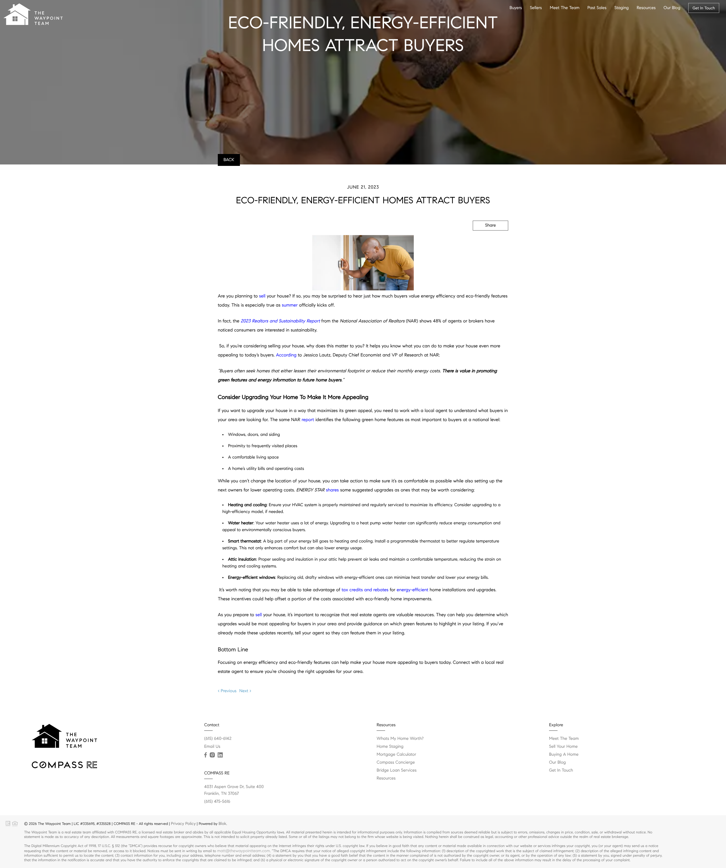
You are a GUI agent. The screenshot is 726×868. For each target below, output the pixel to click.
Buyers (516, 7)
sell (262, 296)
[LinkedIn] (220, 755)
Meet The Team (565, 7)
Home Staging (390, 746)
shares (332, 490)
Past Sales (596, 7)
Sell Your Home (563, 746)
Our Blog (672, 7)
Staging (621, 7)
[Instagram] (212, 755)
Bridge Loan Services (397, 770)
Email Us (212, 746)
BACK (228, 159)
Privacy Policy (183, 823)
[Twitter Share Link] (482, 240)
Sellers (536, 7)
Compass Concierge (396, 762)
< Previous (227, 691)
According (286, 355)
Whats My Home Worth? (400, 738)
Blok (222, 823)
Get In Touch (704, 7)
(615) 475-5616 (217, 801)
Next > (245, 691)
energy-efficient (413, 590)
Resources (646, 7)
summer (290, 305)
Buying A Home (564, 754)
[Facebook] (205, 755)
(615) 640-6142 (217, 738)
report (308, 420)
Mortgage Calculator (396, 754)
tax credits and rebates (364, 590)
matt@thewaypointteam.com (243, 850)
